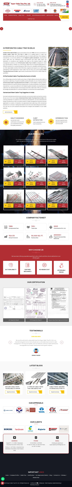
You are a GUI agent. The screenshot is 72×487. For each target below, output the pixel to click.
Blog (51, 475)
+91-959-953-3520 (41, 5)
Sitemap (63, 475)
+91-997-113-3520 (36, 446)
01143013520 (33, 443)
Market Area (36, 477)
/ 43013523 (39, 443)
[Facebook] (67, 2)
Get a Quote (9, 161)
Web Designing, (48, 483)
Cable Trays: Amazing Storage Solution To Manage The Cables (57, 388)
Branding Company (34, 484)
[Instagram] (67, 7)
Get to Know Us (8, 112)
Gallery (29, 15)
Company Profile (12, 15)
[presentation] (10, 342)
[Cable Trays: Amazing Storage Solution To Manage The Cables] (57, 379)
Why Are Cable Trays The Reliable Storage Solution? (12, 388)
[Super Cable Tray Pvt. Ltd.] (16, 4)
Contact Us (31, 19)
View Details (20, 161)
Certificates (49, 15)
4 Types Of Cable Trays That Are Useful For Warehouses (35, 388)
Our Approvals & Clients (38, 15)
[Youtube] (67, 4)
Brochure (65, 17)
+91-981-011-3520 (41, 4)
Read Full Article (11, 392)
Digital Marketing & (57, 483)
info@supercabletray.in (55, 4)
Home (5, 15)
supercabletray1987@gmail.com (57, 5)
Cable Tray (21, 15)
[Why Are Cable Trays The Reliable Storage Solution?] (13, 379)
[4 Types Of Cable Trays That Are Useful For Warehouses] (35, 379)
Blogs (56, 15)
